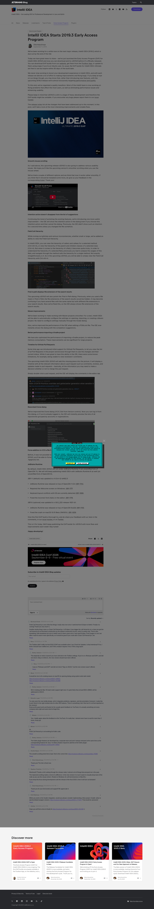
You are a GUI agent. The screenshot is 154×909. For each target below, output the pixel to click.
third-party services (64, 458)
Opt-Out (89, 460)
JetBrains (27, 905)
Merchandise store (136, 902)
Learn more (80, 451)
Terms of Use (86, 457)
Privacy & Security (17, 893)
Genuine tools (47, 893)
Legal (38, 893)
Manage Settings (82, 463)
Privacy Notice (73, 457)
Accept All (70, 463)
